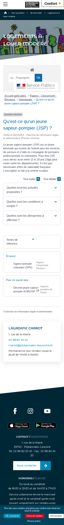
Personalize (56, 516)
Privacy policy (34, 521)
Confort (52, 3)
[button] (32, 190)
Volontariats (26, 99)
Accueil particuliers (15, 95)
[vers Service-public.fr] (36, 86)
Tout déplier (50, 179)
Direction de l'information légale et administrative (28, 311)
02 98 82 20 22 (18, 339)
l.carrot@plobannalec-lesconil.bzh (31, 345)
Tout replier (29, 179)
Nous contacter (27, 465)
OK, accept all (12, 516)
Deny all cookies (35, 516)
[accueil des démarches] (32, 69)
